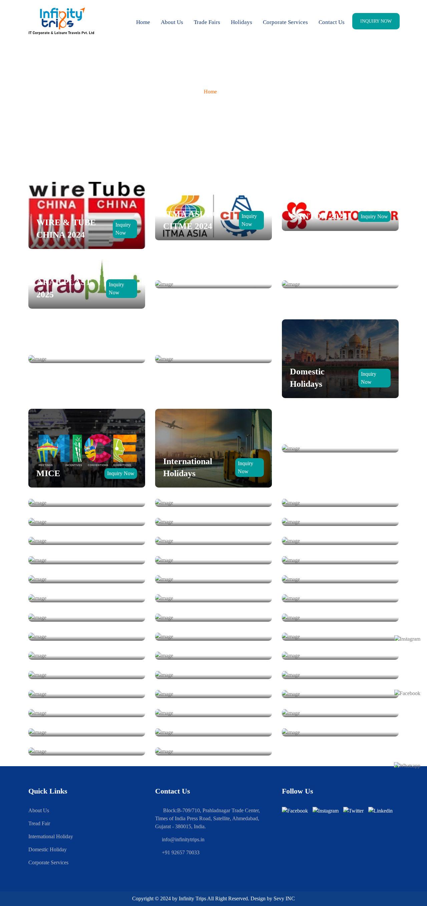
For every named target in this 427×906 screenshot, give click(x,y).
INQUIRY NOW (376, 21)
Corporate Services (285, 22)
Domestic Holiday (47, 849)
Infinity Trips (192, 898)
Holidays (241, 22)
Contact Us (332, 22)
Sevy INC (284, 898)
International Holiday (50, 836)
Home (143, 22)
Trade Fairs (207, 22)
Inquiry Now (374, 216)
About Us (172, 22)
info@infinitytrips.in (183, 839)
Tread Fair (39, 823)
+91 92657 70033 (180, 852)
